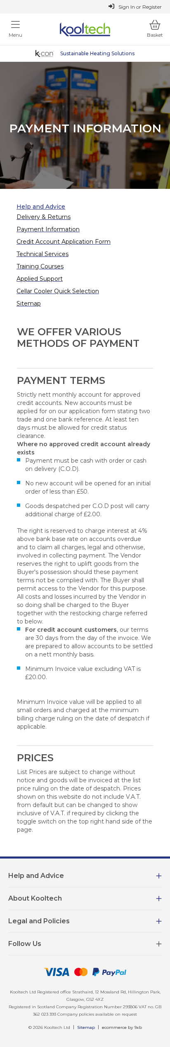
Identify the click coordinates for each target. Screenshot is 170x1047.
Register (152, 7)
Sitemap (86, 1027)
